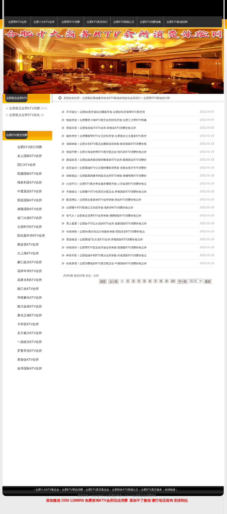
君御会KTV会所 (28, 359)
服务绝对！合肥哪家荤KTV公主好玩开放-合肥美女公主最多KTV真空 (106, 135)
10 (172, 281)
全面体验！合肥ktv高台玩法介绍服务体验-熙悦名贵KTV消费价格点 (105, 231)
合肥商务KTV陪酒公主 (125, 489)
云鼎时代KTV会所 (29, 226)
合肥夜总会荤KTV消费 (24, 108)
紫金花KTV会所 (28, 244)
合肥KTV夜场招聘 (177, 21)
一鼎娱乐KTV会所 (29, 342)
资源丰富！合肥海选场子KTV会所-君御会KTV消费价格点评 (101, 127)
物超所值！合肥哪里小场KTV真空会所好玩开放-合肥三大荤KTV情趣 (106, 120)
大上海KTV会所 (28, 253)
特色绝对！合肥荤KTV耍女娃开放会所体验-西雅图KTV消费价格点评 (106, 247)
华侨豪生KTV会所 (29, 297)
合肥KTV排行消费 (29, 147)
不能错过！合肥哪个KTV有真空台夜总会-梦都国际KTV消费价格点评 (106, 191)
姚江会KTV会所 (28, 288)
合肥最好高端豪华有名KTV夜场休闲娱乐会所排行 (111, 98)
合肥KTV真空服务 (151, 489)
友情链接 (170, 489)
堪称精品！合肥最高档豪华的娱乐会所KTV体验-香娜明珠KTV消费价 (106, 175)
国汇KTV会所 (26, 164)
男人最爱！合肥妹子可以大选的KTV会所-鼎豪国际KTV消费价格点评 (106, 223)
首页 (103, 281)
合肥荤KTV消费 (70, 21)
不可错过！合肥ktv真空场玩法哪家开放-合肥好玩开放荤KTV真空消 (105, 112)
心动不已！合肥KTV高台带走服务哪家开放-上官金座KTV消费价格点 (106, 183)
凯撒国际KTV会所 (29, 173)
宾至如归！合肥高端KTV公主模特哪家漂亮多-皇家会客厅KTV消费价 (106, 167)
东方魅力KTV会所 (29, 333)
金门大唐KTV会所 (29, 218)
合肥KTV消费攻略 (150, 21)
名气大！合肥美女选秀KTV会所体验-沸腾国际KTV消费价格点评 (103, 215)
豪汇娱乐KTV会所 (29, 262)
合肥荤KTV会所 (17, 21)
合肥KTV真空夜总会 (97, 489)
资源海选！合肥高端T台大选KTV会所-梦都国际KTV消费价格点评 (104, 239)
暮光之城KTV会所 (29, 315)
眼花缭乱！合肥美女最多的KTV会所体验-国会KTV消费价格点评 (103, 199)
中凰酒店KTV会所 (29, 191)
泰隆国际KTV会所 (29, 209)
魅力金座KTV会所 (29, 306)
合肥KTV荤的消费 (72, 489)
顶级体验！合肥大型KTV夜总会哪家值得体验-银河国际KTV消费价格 (106, 143)
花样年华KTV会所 (29, 271)
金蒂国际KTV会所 (29, 368)
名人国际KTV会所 (29, 156)
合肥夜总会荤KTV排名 (24, 115)
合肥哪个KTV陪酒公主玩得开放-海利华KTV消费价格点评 (99, 207)
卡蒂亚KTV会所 (28, 324)
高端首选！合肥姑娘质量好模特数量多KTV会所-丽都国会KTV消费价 (106, 159)
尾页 (207, 281)
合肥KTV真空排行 (97, 21)
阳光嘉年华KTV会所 (31, 235)
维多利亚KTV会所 (29, 182)
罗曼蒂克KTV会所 (29, 350)
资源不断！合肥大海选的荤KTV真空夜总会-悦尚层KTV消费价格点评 (106, 151)
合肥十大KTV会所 (44, 21)
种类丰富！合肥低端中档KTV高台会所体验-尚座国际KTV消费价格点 (106, 255)
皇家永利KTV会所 (29, 280)
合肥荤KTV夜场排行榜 (156, 98)
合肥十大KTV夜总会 (47, 489)
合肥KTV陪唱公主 (123, 21)
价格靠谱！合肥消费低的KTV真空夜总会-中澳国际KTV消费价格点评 (106, 263)
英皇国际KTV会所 (29, 200)
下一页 (182, 281)
